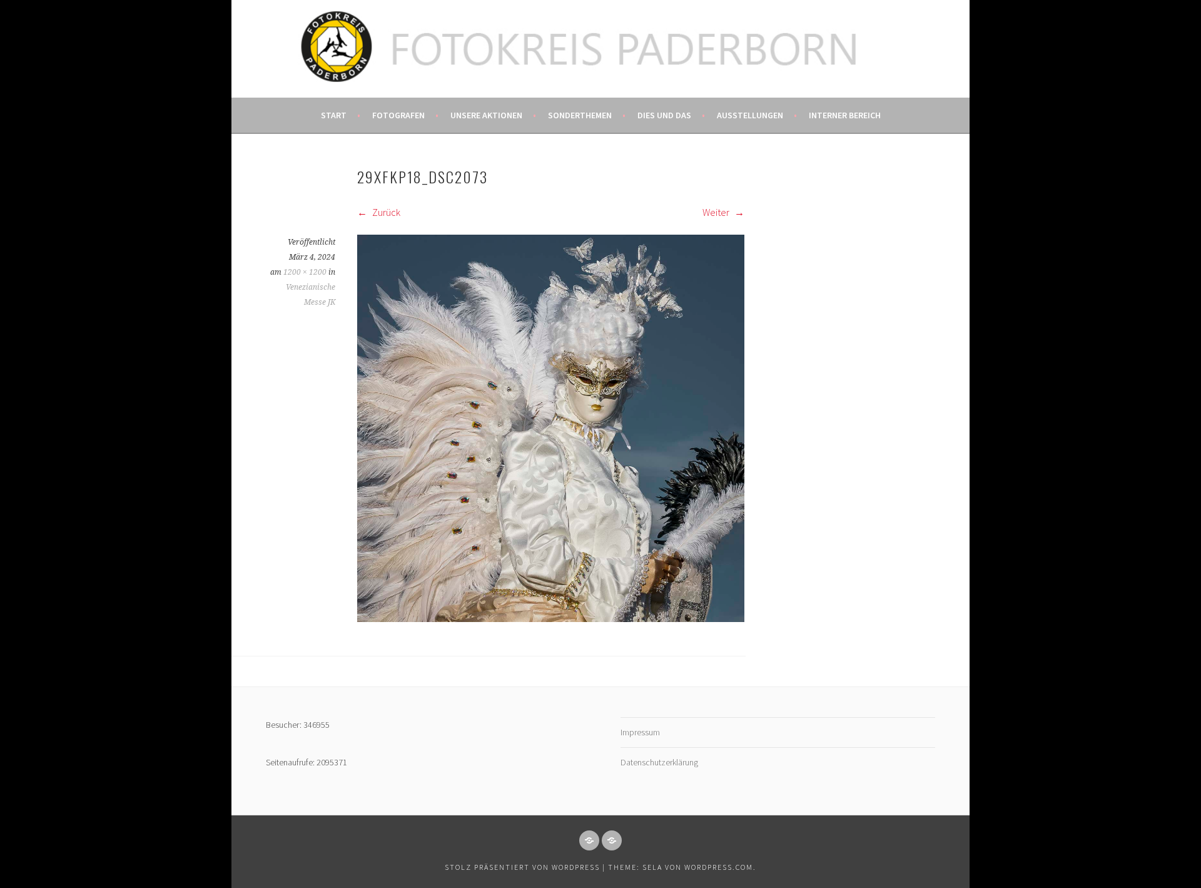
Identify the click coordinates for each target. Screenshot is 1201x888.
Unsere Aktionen (486, 115)
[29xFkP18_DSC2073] (550, 618)
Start (334, 115)
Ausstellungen (750, 115)
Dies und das (664, 115)
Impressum (640, 732)
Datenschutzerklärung (659, 762)
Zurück (385, 212)
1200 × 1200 (305, 272)
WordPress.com (718, 867)
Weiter (716, 212)
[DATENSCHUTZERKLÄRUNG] (612, 840)
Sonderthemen (580, 115)
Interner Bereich (845, 115)
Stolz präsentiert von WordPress (522, 867)
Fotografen (398, 115)
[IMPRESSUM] (589, 840)
